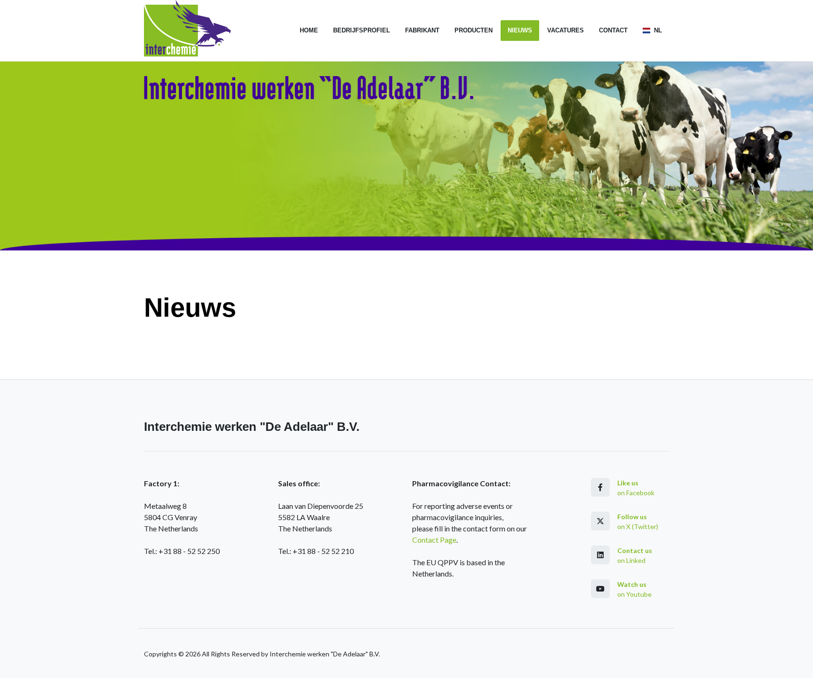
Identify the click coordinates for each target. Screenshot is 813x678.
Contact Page (434, 539)
